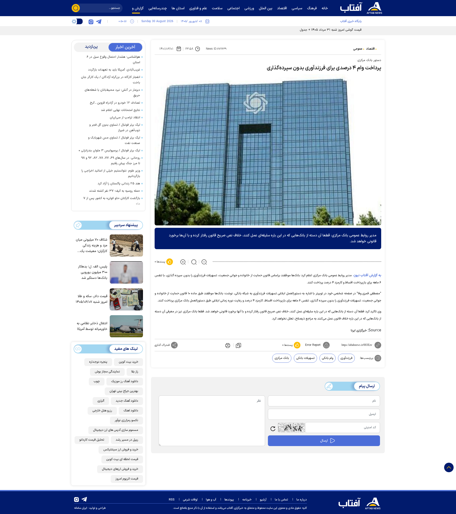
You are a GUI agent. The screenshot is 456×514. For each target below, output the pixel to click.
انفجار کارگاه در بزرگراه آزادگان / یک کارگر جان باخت (110, 80)
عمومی (357, 49)
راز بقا (134, 371)
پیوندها (229, 499)
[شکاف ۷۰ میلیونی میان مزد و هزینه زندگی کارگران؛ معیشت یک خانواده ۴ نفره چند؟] (125, 245)
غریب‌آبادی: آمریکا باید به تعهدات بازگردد (114, 69)
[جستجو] (76, 8)
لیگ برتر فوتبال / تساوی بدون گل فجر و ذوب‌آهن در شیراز (114, 128)
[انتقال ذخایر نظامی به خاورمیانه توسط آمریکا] (125, 325)
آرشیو (263, 499)
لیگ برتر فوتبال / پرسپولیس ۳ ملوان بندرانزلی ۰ (109, 150)
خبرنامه (247, 499)
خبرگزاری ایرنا (359, 330)
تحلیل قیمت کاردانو (91, 440)
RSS (172, 499)
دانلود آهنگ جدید (127, 401)
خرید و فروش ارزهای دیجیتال (120, 469)
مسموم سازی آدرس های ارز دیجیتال (115, 430)
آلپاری (100, 401)
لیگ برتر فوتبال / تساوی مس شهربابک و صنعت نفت (114, 140)
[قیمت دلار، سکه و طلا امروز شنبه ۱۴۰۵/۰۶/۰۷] (125, 299)
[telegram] (98, 21)
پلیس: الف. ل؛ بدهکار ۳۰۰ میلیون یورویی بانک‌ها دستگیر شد (92, 272)
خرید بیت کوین (128, 362)
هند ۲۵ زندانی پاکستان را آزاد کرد (119, 183)
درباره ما (301, 499)
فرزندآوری (346, 358)
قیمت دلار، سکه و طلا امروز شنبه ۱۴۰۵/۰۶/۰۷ (91, 299)
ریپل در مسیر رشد (127, 440)
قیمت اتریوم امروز (126, 478)
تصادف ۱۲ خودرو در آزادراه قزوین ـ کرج (115, 102)
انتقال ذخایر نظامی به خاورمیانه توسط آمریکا (92, 326)
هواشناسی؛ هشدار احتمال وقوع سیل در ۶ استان (113, 60)
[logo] (362, 7)
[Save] (238, 345)
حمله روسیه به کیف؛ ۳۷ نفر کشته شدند (114, 191)
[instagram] (91, 21)
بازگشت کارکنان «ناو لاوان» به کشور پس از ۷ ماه (111, 201)
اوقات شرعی (190, 499)
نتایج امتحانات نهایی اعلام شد (120, 110)
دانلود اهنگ (131, 410)
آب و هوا (211, 499)
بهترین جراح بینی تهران (123, 391)
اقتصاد (370, 49)
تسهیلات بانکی (305, 358)
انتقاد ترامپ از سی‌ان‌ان (125, 117)
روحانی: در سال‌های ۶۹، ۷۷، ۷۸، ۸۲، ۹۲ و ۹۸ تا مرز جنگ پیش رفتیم (110, 161)
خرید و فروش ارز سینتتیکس (120, 449)
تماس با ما (281, 499)
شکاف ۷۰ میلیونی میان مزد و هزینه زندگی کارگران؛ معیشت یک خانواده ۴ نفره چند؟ (91, 245)
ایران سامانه (80, 508)
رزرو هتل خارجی (102, 410)
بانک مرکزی (282, 358)
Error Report (313, 345)
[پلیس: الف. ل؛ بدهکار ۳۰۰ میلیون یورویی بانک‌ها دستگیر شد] (125, 272)
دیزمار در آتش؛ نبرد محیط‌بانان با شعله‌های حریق (112, 93)
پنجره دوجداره (98, 362)
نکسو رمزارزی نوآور (126, 420)
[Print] (227, 345)
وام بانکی (327, 358)
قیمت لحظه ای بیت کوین (122, 459)
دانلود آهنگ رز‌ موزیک (124, 381)
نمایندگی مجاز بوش (107, 371)
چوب (97, 381)
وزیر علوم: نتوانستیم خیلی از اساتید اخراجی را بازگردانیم (110, 173)
